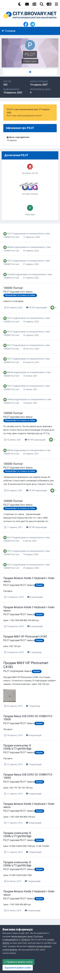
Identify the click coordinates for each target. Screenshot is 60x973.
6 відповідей (36, 597)
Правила (25, 939)
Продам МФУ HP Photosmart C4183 (25, 636)
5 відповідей (35, 735)
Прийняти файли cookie (19, 962)
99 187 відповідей (37, 307)
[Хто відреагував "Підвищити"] (52, 307)
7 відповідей (35, 764)
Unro (22, 291)
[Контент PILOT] (30, 72)
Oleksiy (10, 399)
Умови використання (21, 936)
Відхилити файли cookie (17, 967)
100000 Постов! (11, 237)
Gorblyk (11, 274)
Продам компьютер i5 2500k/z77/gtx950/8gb (17, 747)
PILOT (10, 233)
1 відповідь (36, 652)
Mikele (10, 247)
